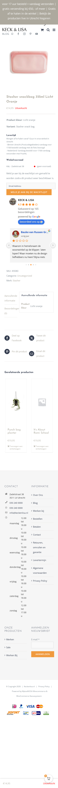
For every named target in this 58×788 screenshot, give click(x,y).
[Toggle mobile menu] (54, 29)
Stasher (16, 280)
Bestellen (37, 518)
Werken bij (38, 510)
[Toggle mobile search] (48, 29)
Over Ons (38, 494)
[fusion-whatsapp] (12, 34)
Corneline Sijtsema (32, 232)
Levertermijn (39, 560)
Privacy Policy (40, 580)
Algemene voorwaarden (40, 570)
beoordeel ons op (30, 221)
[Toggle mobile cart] (42, 29)
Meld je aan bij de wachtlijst (29, 192)
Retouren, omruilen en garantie (39, 547)
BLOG (4, 34)
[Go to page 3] (33, 264)
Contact (37, 534)
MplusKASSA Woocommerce (34, 691)
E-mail (35, 639)
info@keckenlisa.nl (18, 512)
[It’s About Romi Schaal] (42, 402)
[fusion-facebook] (18, 34)
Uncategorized (24, 275)
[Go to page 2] (31, 264)
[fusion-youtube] (36, 34)
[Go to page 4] (35, 264)
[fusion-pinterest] (30, 34)
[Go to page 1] (28, 264)
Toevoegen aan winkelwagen (16, 447)
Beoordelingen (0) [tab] (10, 311)
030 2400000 (52, 25)
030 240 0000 (16, 502)
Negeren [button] (45, 18)
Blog (35, 502)
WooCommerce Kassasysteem (29, 696)
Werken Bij (11, 655)
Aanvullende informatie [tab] (10, 298)
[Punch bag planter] (16, 402)
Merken (10, 639)
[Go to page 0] (26, 264)
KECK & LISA (26, 200)
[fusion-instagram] (24, 34)
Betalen (37, 526)
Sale (8, 647)
